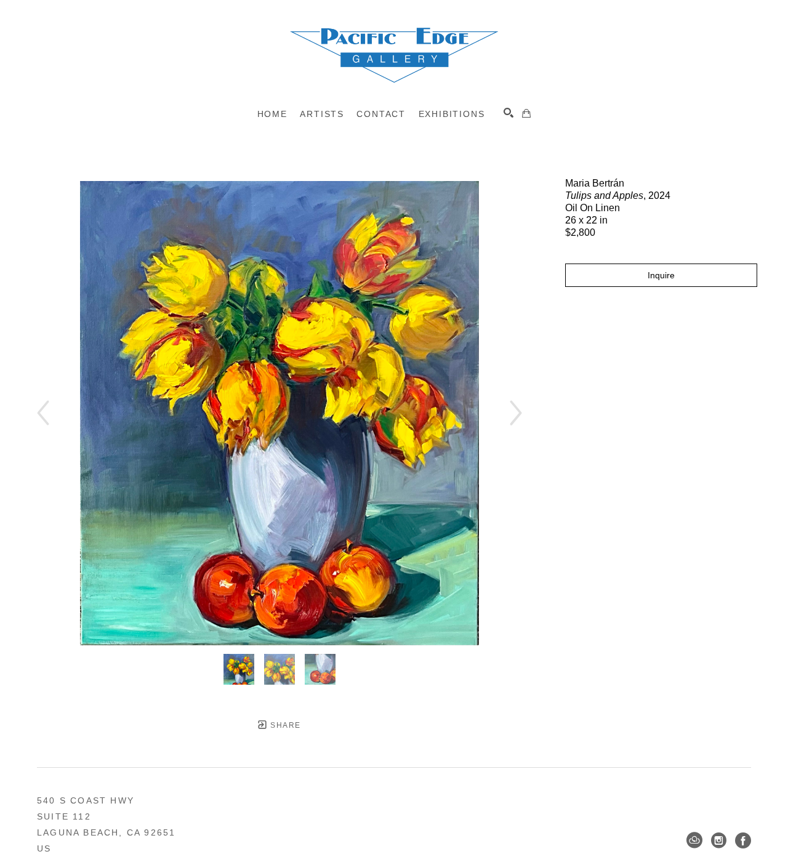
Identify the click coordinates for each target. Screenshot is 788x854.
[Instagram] (718, 840)
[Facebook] (743, 840)
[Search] (508, 113)
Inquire (661, 275)
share (284, 725)
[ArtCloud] (694, 840)
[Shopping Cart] (526, 113)
